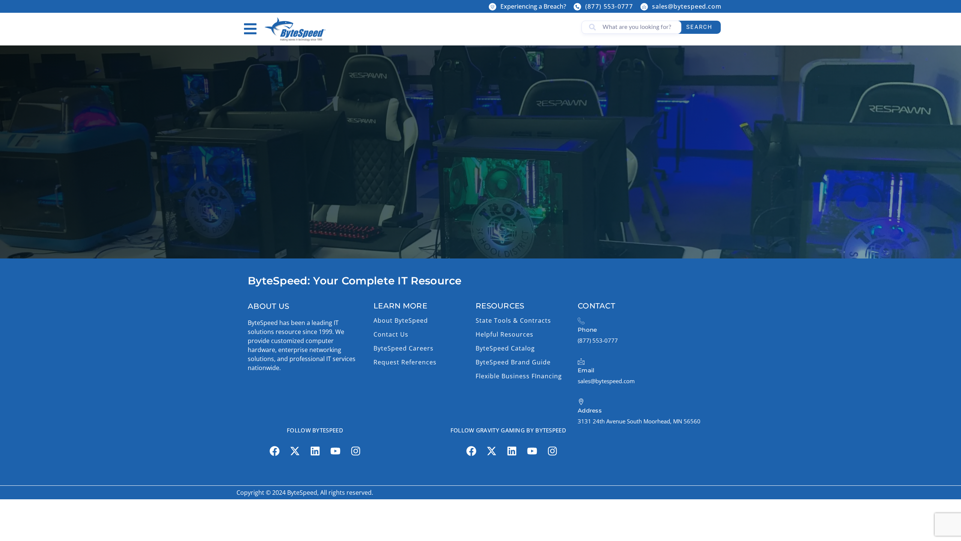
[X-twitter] (295, 451)
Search (699, 27)
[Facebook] (274, 451)
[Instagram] (355, 451)
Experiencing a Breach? (533, 6)
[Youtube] (335, 451)
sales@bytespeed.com (687, 6)
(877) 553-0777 (609, 6)
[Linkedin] (315, 451)
